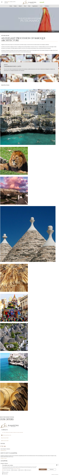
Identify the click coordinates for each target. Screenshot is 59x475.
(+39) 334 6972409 (5, 437)
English (8, 1)
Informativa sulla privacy (16, 468)
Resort (20, 6)
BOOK (41, 2)
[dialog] (29, 469)
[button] (19, 473)
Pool (25, 6)
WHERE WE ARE (4, 458)
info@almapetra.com (6, 435)
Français (11, 1)
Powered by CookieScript (54, 474)
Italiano (5, 1)
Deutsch (14, 1)
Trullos (15, 6)
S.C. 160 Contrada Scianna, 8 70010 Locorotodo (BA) (12, 432)
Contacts (47, 6)
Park (29, 6)
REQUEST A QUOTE (51, 31)
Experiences (34, 6)
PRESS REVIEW (3, 450)
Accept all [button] (43, 469)
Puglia (41, 6)
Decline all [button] (52, 469)
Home (11, 6)
